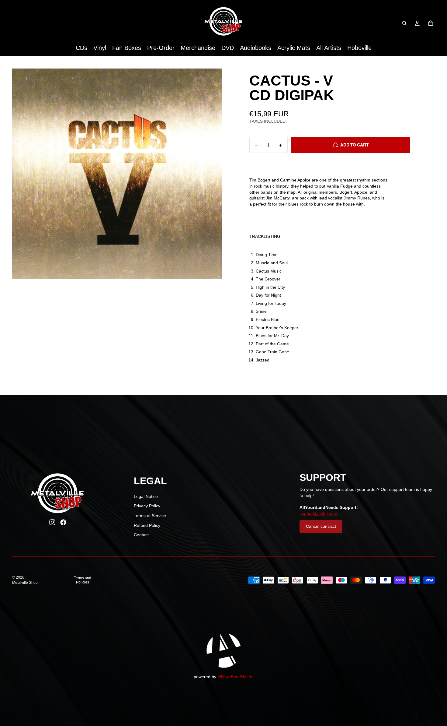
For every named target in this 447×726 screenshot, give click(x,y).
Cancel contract (321, 526)
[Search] (404, 23)
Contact (141, 534)
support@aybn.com (318, 513)
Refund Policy (147, 525)
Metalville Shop (25, 582)
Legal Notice (146, 496)
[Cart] (430, 23)
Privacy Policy (147, 505)
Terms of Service (150, 515)
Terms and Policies (82, 580)
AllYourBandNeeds (235, 676)
